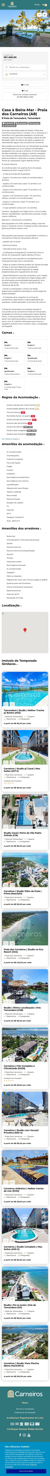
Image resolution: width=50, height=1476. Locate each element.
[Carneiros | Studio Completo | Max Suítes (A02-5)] (25, 1225)
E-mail (26, 85)
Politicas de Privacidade (25, 1412)
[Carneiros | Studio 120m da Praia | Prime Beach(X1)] (25, 870)
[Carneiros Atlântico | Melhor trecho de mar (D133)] (25, 1167)
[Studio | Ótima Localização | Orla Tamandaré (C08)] (25, 986)
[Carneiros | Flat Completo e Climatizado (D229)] (25, 1044)
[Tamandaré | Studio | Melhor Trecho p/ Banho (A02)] (25, 689)
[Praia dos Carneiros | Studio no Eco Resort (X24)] (25, 928)
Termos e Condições (25, 1409)
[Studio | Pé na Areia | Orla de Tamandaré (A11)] (25, 1284)
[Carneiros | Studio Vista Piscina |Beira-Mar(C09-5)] (25, 1342)
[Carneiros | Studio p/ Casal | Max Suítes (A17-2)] (25, 747)
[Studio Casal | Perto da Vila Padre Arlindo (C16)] (25, 811)
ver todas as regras (10, 439)
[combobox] (27, 74)
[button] (1, 43)
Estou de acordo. (26, 1471)
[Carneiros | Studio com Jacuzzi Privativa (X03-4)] (25, 1109)
